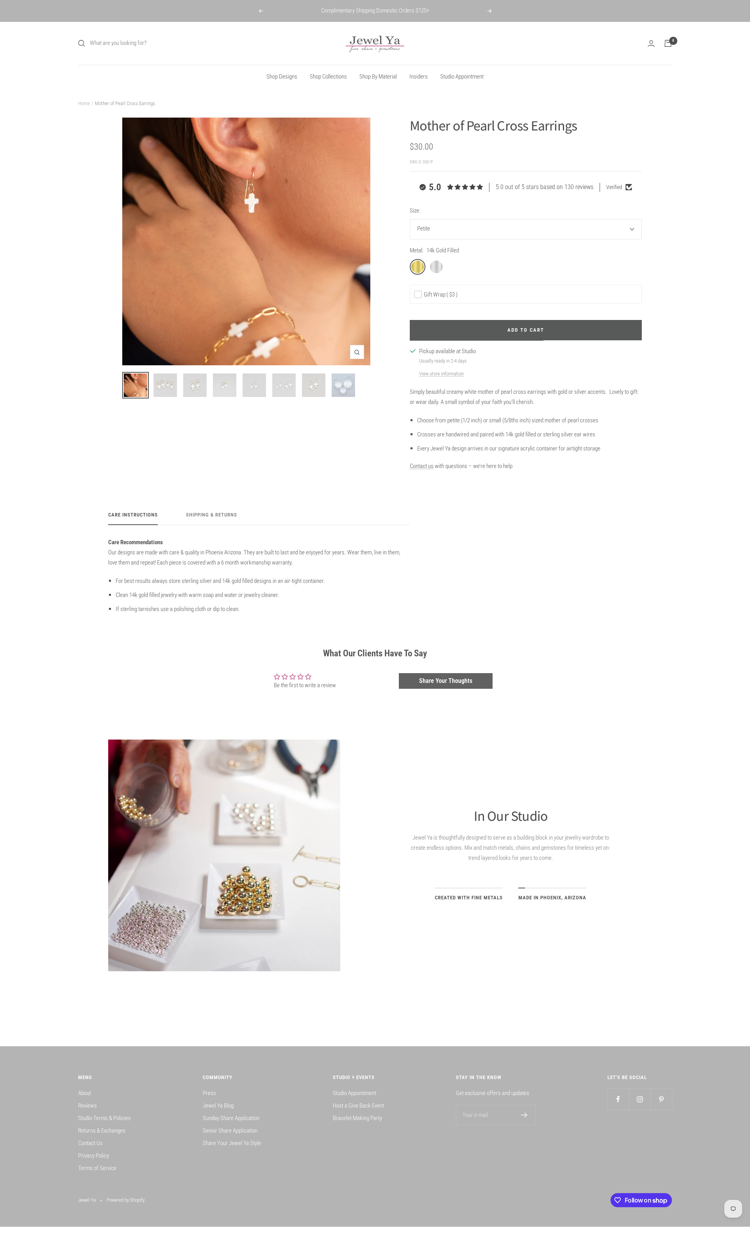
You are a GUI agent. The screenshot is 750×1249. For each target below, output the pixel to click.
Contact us (422, 466)
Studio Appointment (462, 76)
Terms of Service (97, 1168)
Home (84, 103)
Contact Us (90, 1143)
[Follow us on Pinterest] (661, 1099)
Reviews (87, 1105)
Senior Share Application (230, 1130)
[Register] (524, 1115)
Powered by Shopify (126, 1200)
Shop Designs (281, 76)
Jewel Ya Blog (218, 1105)
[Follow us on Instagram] (639, 1099)
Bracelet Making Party (357, 1118)
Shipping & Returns (211, 515)
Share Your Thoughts (445, 680)
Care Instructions (133, 515)
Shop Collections (328, 76)
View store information (441, 374)
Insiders (418, 76)
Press (209, 1093)
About (84, 1093)
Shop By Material (378, 76)
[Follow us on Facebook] (618, 1099)
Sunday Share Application (231, 1118)
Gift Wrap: (440, 294)
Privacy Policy (93, 1155)
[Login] (651, 43)
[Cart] (668, 43)
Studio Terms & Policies (104, 1118)
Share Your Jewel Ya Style (232, 1143)
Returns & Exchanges (101, 1130)
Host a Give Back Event (358, 1105)
